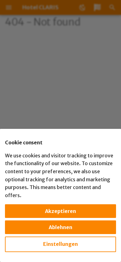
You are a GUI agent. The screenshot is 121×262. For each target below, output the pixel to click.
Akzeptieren (60, 211)
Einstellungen (60, 244)
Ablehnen (60, 227)
